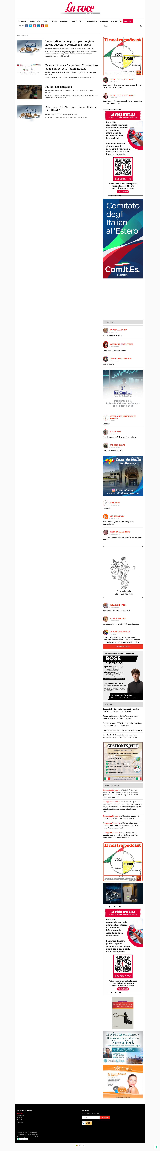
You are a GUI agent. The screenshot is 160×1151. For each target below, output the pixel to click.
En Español (115, 21)
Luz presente (108, 364)
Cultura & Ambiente (119, 532)
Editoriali (23, 21)
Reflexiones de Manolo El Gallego (122, 417)
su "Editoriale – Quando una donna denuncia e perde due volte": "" (122, 806)
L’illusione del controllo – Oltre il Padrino (121, 624)
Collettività (35, 21)
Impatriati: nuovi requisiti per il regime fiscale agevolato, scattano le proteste (69, 42)
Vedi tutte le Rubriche (123, 646)
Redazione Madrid (55, 48)
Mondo (74, 21)
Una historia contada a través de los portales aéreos (122, 730)
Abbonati (128, 21)
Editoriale (129, 79)
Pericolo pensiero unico (113, 450)
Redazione (80, 48)
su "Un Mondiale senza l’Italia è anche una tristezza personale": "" (121, 825)
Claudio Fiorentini (84, 90)
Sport (81, 21)
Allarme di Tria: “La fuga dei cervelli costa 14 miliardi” (71, 108)
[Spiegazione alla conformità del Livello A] (87, 1123)
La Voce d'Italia (32, 1132)
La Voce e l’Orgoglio (119, 632)
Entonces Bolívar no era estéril (116, 610)
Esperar (106, 424)
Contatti (19, 1120)
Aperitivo (114, 503)
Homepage (20, 1115)
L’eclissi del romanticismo (114, 350)
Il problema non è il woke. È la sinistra (119, 437)
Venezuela (63, 21)
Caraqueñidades (117, 605)
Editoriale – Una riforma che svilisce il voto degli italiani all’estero (122, 86)
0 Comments (89, 48)
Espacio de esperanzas (120, 358)
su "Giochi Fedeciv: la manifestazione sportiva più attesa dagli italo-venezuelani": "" (121, 835)
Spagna (53, 21)
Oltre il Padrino (117, 618)
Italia (45, 21)
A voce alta (115, 431)
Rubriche (104, 21)
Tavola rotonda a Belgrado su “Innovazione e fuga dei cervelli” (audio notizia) (71, 67)
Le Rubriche (109, 322)
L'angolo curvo (51, 90)
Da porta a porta (118, 330)
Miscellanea (92, 21)
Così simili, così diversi (121, 344)
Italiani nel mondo (52, 72)
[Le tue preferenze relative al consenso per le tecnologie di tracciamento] (156, 1147)
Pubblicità (20, 1122)
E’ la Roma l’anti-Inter (112, 335)
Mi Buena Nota (116, 516)
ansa (65, 114)
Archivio (19, 1118)
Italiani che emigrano (58, 86)
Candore (106, 508)
